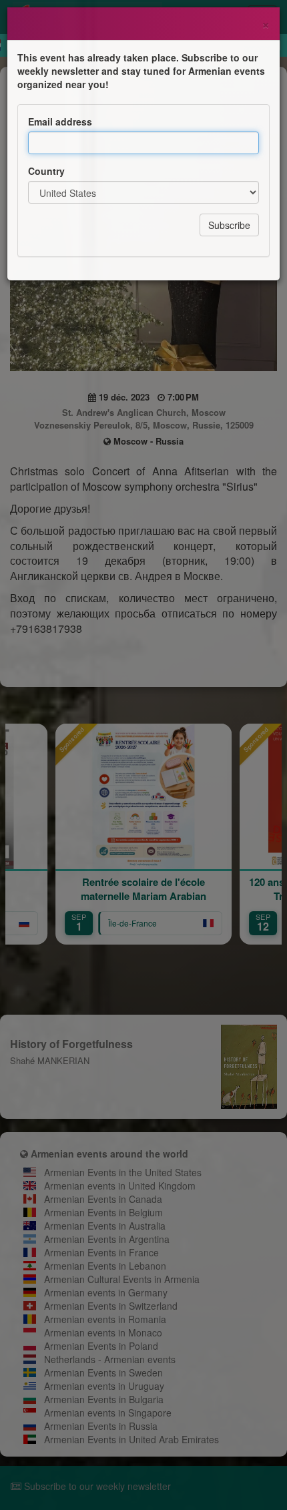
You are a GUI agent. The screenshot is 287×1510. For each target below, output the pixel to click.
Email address (60, 121)
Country (46, 171)
